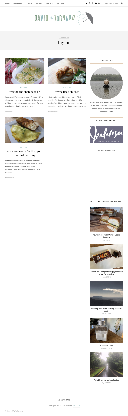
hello (30, 3)
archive (49, 3)
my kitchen (25, 87)
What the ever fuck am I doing (106, 380)
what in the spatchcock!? (25, 92)
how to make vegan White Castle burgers (106, 236)
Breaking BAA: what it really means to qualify (106, 309)
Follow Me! (76, 406)
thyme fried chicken (67, 92)
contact (39, 3)
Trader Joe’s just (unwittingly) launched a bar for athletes (106, 272)
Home (7, 3)
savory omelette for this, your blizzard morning (25, 153)
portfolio (60, 3)
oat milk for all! (106, 345)
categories (18, 3)
